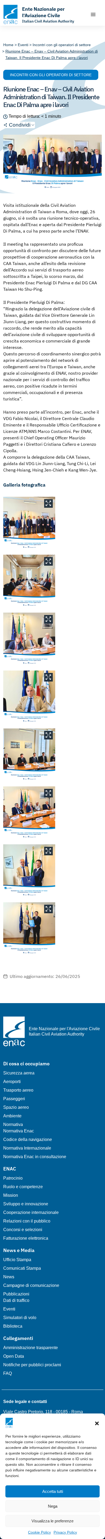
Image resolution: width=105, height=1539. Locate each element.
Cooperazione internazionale (31, 1212)
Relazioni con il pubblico (26, 1221)
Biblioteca (12, 1326)
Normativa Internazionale (27, 1148)
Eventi (9, 1309)
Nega (52, 1506)
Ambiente (12, 1116)
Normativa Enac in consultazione (34, 1156)
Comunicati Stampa (22, 1268)
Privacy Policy (65, 1532)
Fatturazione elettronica (25, 1238)
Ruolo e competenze (23, 1186)
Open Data (13, 1356)
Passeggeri (14, 1098)
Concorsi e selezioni (22, 1229)
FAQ (7, 1373)
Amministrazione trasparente (30, 1347)
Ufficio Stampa (17, 1259)
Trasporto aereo (18, 1090)
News (8, 1277)
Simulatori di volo (19, 1317)
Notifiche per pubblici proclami (32, 1365)
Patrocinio (13, 1178)
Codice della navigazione (27, 1139)
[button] (97, 1423)
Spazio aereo (16, 1107)
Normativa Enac (18, 1131)
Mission (10, 1195)
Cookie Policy (39, 1532)
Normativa (13, 1124)
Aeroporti (12, 1081)
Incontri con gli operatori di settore (51, 75)
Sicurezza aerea (18, 1073)
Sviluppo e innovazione (25, 1204)
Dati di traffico (16, 1300)
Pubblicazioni (16, 1294)
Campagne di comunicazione (31, 1285)
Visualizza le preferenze (53, 1521)
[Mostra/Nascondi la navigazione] (93, 14)
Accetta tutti (52, 1491)
